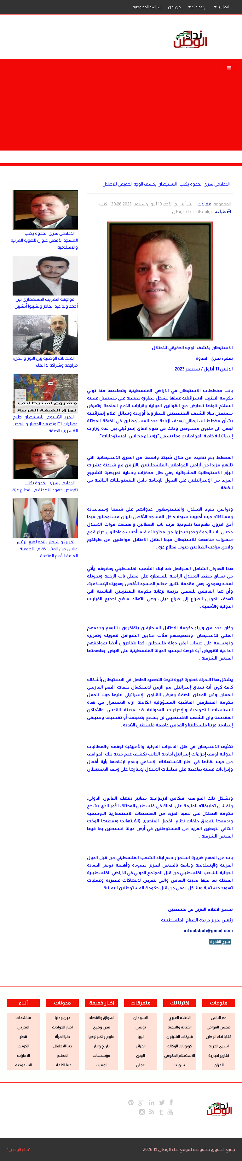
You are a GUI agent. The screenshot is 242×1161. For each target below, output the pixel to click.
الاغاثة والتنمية (180, 1027)
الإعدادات (198, 7)
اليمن (140, 1055)
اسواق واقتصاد (101, 1018)
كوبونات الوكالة (179, 1046)
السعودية (23, 1065)
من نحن (174, 7)
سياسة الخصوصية (147, 7)
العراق (219, 1065)
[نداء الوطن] (219, 1108)
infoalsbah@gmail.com (208, 930)
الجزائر (141, 1046)
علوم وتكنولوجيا (101, 1036)
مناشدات (23, 1018)
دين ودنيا (62, 1018)
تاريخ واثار (102, 1046)
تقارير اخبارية (218, 1055)
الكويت (23, 1046)
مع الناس (219, 1018)
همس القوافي (219, 1027)
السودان (140, 1018)
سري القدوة (220, 941)
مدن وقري (101, 1027)
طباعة (220, 211)
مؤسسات (101, 1055)
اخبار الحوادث (62, 1027)
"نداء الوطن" (19, 1149)
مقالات (204, 203)
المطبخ (62, 1055)
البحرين (23, 1027)
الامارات (23, 1055)
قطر (23, 1036)
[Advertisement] (121, 106)
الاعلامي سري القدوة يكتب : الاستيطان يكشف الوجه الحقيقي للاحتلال (166, 184)
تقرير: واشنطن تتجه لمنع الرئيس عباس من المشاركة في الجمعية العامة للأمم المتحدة (46, 548)
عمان (140, 1065)
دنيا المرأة (62, 1036)
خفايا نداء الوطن (219, 1036)
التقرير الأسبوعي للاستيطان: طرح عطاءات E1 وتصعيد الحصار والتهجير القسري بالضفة (45, 423)
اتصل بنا (222, 7)
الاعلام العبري (180, 1018)
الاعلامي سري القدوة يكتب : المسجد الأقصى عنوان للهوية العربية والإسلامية (44, 240)
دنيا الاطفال (62, 1046)
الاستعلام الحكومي (179, 1055)
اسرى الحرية (219, 1046)
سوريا (180, 1065)
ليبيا (141, 1036)
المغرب (101, 1065)
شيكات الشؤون (179, 1036)
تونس (140, 1027)
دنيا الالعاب (63, 1065)
